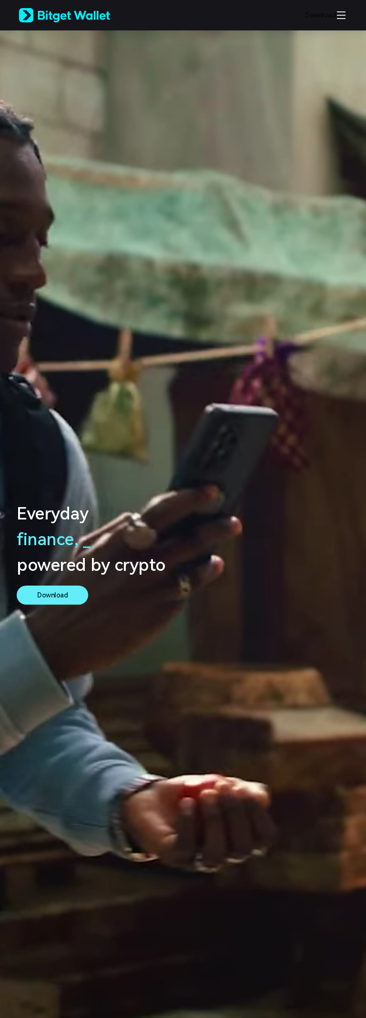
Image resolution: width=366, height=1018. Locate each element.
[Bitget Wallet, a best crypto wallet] (76, 15)
